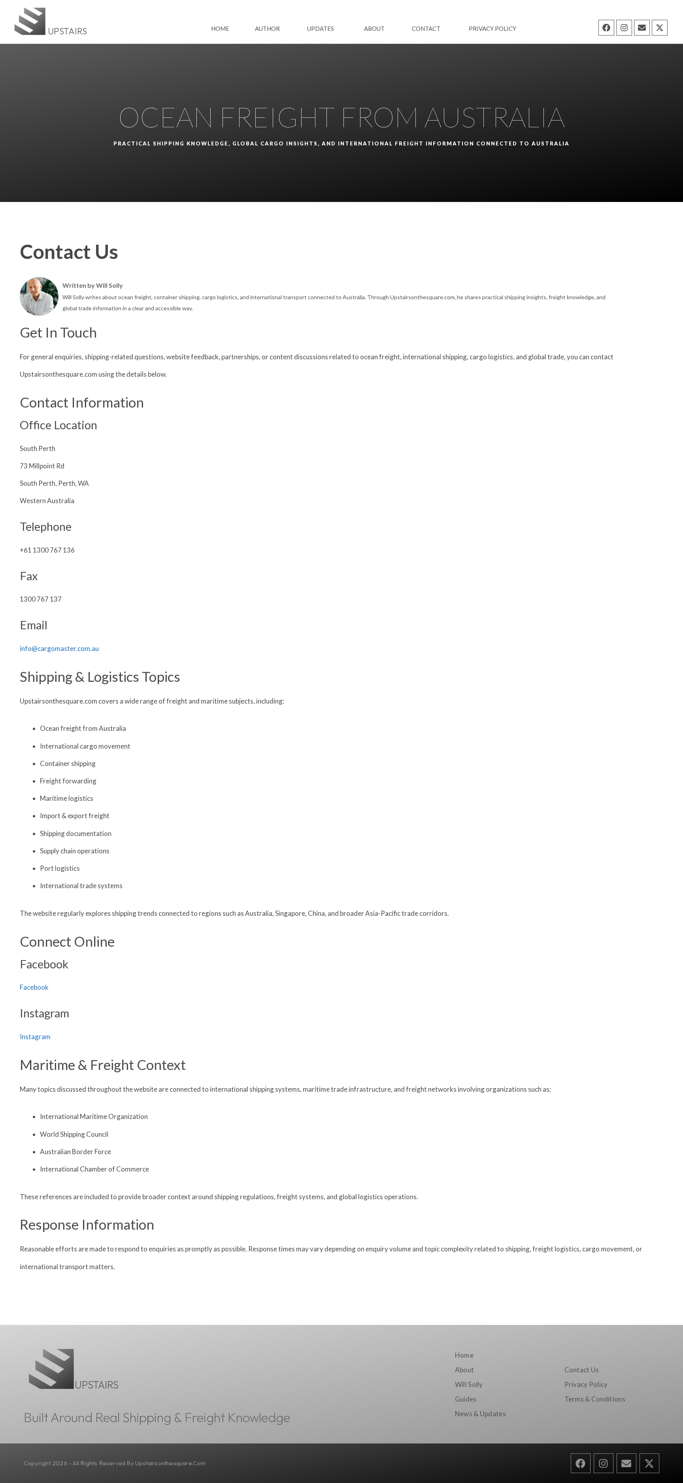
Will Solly (469, 1384)
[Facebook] (606, 28)
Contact (426, 28)
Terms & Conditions (594, 1399)
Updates (320, 28)
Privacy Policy (492, 28)
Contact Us (581, 1370)
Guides (466, 1399)
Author (267, 28)
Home (220, 28)
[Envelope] (642, 28)
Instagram (35, 1036)
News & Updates (480, 1413)
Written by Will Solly (92, 285)
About (374, 28)
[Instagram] (624, 28)
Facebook (34, 987)
